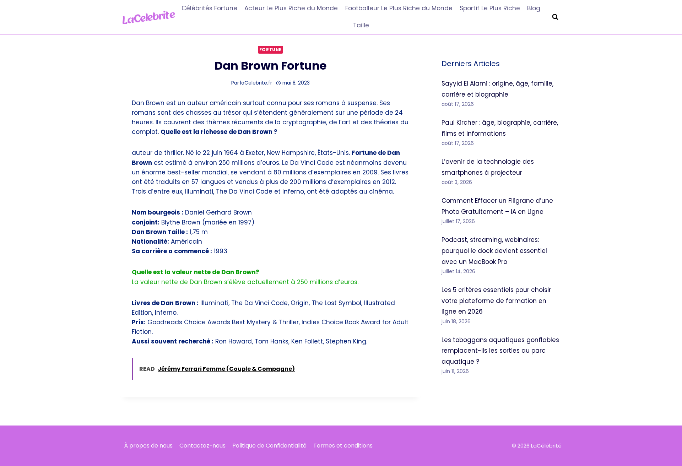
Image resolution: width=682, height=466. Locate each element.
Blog (533, 8)
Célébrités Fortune (209, 8)
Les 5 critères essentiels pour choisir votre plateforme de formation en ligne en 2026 (496, 301)
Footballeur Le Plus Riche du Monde (399, 8)
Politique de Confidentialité (269, 445)
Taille (361, 25)
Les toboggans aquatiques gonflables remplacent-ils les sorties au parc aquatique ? (500, 351)
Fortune (270, 50)
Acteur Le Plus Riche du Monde (291, 8)
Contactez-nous (202, 445)
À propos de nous (148, 445)
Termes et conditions (343, 445)
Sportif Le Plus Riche (490, 8)
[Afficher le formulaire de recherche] (555, 17)
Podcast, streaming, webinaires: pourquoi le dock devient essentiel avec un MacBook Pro (494, 250)
